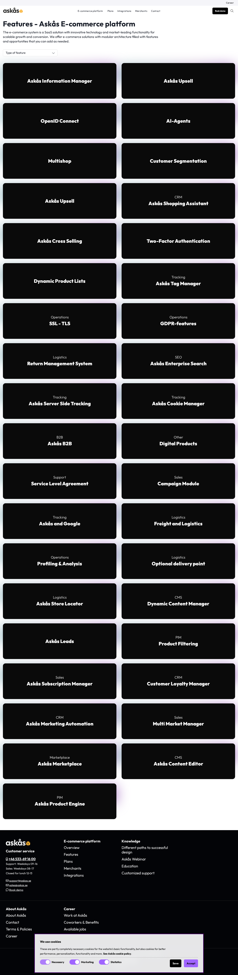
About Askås (16, 915)
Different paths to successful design (145, 850)
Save (176, 963)
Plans (110, 11)
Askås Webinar (134, 859)
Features (71, 854)
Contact (155, 11)
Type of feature (16, 53)
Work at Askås (75, 915)
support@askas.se (20, 880)
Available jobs (75, 929)
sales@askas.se (18, 885)
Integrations (124, 11)
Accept (191, 963)
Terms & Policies (19, 929)
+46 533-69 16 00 (22, 859)
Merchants (141, 11)
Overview (71, 847)
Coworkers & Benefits (81, 922)
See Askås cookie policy (117, 953)
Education (130, 866)
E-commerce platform (90, 11)
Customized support (138, 873)
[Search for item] (232, 11)
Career (230, 2)
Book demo (220, 11)
